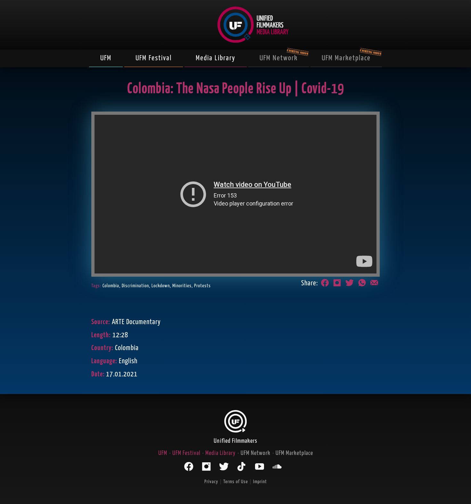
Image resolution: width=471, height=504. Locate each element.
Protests (202, 285)
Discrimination (135, 285)
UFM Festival (154, 58)
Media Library (216, 58)
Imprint (260, 481)
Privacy (211, 481)
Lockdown (161, 285)
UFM (106, 58)
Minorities (182, 285)
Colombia (111, 285)
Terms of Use (235, 481)
